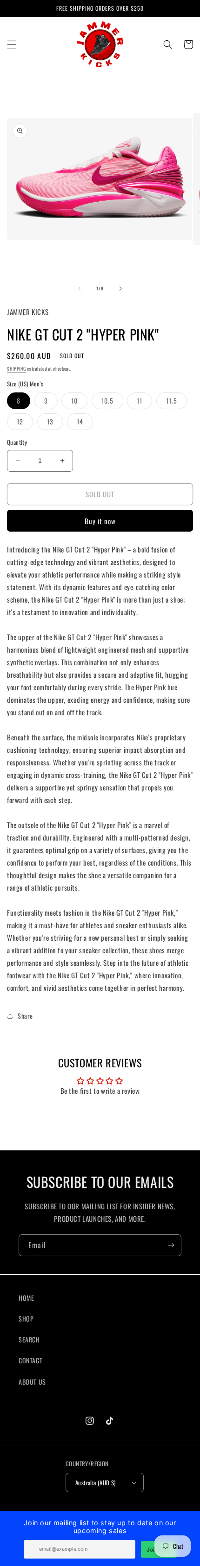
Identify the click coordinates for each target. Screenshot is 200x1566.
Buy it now (100, 521)
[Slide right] (120, 288)
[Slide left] (79, 288)
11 (144, 402)
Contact (30, 1360)
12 (25, 423)
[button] (11, 44)
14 (85, 423)
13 (55, 423)
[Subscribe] (170, 1245)
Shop (26, 1318)
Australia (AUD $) (95, 1482)
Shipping (16, 368)
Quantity (17, 442)
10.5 (112, 402)
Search (29, 1339)
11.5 (176, 402)
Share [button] (25, 1015)
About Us (32, 1381)
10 (79, 402)
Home (26, 1298)
